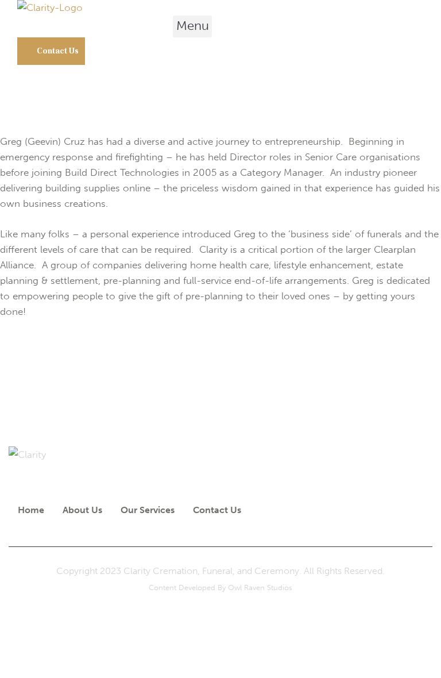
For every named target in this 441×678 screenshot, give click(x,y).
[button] (192, 26)
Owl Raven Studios (260, 587)
